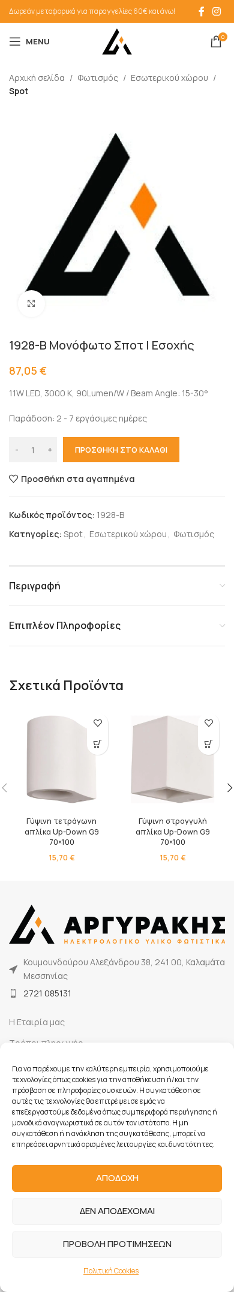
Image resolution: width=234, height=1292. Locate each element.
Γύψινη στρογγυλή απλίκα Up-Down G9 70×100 (173, 831)
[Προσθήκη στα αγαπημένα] (97, 723)
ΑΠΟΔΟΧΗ (117, 1177)
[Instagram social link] (217, 11)
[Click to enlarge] (31, 303)
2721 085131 (47, 993)
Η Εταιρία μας (37, 1022)
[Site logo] (117, 40)
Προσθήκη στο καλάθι (121, 449)
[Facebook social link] (201, 11)
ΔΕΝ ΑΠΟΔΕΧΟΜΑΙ (117, 1210)
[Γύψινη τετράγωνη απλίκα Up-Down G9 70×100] (61, 759)
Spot (18, 91)
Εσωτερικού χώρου (169, 77)
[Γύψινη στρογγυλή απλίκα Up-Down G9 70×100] (172, 759)
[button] (97, 744)
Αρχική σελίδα (37, 77)
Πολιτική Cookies (111, 1271)
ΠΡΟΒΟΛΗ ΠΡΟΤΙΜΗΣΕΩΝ (117, 1243)
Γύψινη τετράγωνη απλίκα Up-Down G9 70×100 (62, 831)
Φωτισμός (97, 77)
